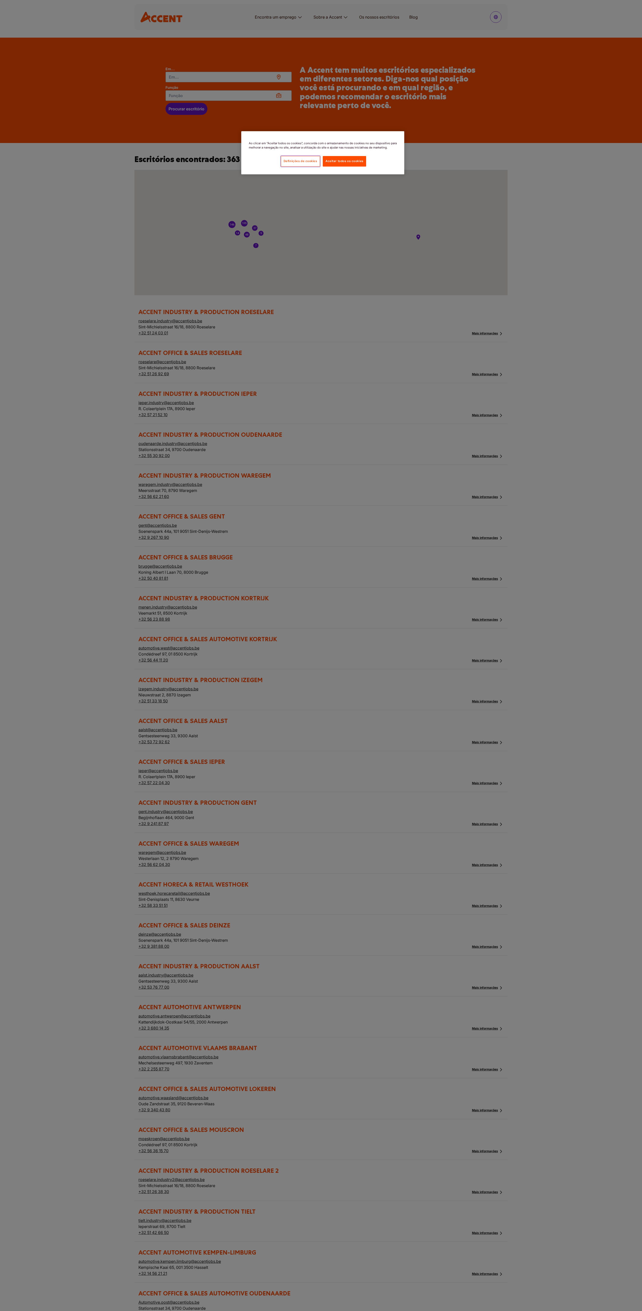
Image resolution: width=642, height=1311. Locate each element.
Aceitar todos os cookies (344, 161)
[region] (322, 152)
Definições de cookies (300, 161)
